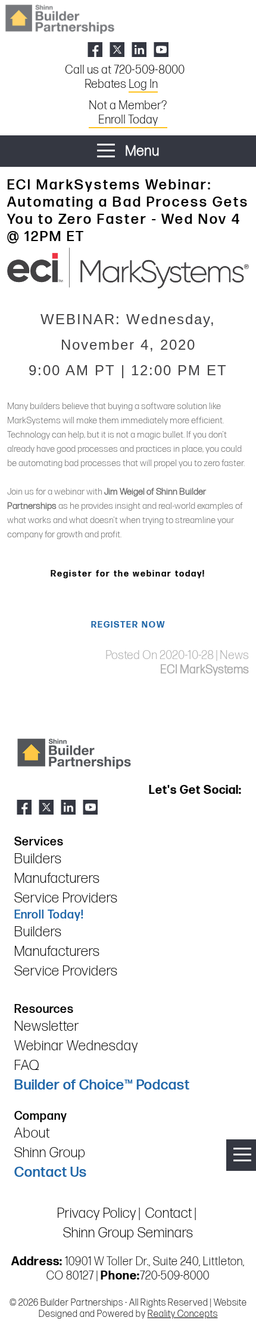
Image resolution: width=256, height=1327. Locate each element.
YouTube (161, 49)
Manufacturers (57, 878)
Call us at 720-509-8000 (125, 70)
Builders (38, 858)
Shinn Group (50, 1152)
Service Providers (66, 898)
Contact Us (50, 1172)
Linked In (139, 49)
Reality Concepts (183, 1314)
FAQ (26, 1065)
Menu (141, 151)
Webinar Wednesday (76, 1045)
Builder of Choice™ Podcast (102, 1085)
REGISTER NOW (128, 625)
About (32, 1133)
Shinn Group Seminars (128, 1233)
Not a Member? (128, 113)
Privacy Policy (96, 1213)
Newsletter (46, 1026)
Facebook (95, 49)
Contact (168, 1213)
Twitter (117, 49)
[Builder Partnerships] (59, 18)
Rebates (121, 84)
